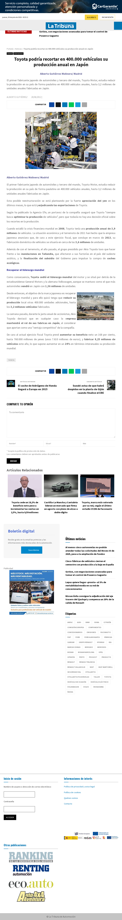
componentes (94, 627)
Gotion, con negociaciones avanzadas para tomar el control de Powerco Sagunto (73, 33)
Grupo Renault (86, 642)
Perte (82, 657)
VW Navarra (98, 687)
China (96, 622)
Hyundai (100, 642)
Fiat (69, 637)
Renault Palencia (87, 662)
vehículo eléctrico (99, 682)
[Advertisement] (61, 732)
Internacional (18, 53)
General (9, 53)
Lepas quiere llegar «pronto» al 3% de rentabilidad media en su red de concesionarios (85, 585)
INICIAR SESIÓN (107, 17)
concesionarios (74, 632)
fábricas (108, 637)
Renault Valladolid (76, 667)
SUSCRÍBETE (91, 17)
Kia (110, 642)
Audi (79, 622)
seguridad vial (74, 672)
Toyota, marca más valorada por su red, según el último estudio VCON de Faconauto (97, 505)
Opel (101, 652)
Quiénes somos (71, 798)
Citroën (107, 622)
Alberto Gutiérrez (17, 97)
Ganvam (70, 642)
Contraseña (9, 801)
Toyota (11, 360)
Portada (10, 49)
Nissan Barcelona (86, 652)
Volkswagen (73, 687)
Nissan (70, 652)
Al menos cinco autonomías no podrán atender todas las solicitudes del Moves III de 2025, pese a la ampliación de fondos (89, 550)
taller (97, 677)
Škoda (70, 692)
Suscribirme (33, 550)
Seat (92, 667)
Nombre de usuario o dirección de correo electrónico (27, 786)
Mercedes (101, 647)
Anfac (70, 622)
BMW (88, 622)
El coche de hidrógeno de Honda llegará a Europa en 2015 (37, 387)
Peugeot (93, 657)
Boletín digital (21, 531)
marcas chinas (73, 647)
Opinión (71, 657)
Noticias (18, 49)
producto (106, 657)
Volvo (86, 687)
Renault (71, 662)
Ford (77, 637)
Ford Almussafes (92, 637)
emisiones (91, 632)
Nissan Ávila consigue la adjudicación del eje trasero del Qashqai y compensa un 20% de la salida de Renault (89, 599)
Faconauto (105, 632)
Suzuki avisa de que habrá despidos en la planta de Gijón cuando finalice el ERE (86, 389)
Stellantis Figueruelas (78, 677)
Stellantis (90, 672)
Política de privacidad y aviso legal (79, 786)
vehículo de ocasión (76, 682)
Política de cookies (72, 792)
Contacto (68, 803)
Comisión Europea (75, 627)
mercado (89, 647)
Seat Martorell (105, 667)
